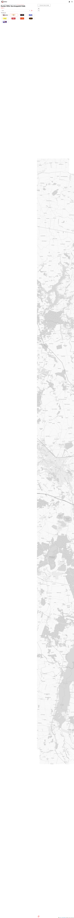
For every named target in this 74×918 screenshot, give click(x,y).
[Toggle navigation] (72, 2)
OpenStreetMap (64, 917)
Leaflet (60, 917)
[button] (39, 9)
